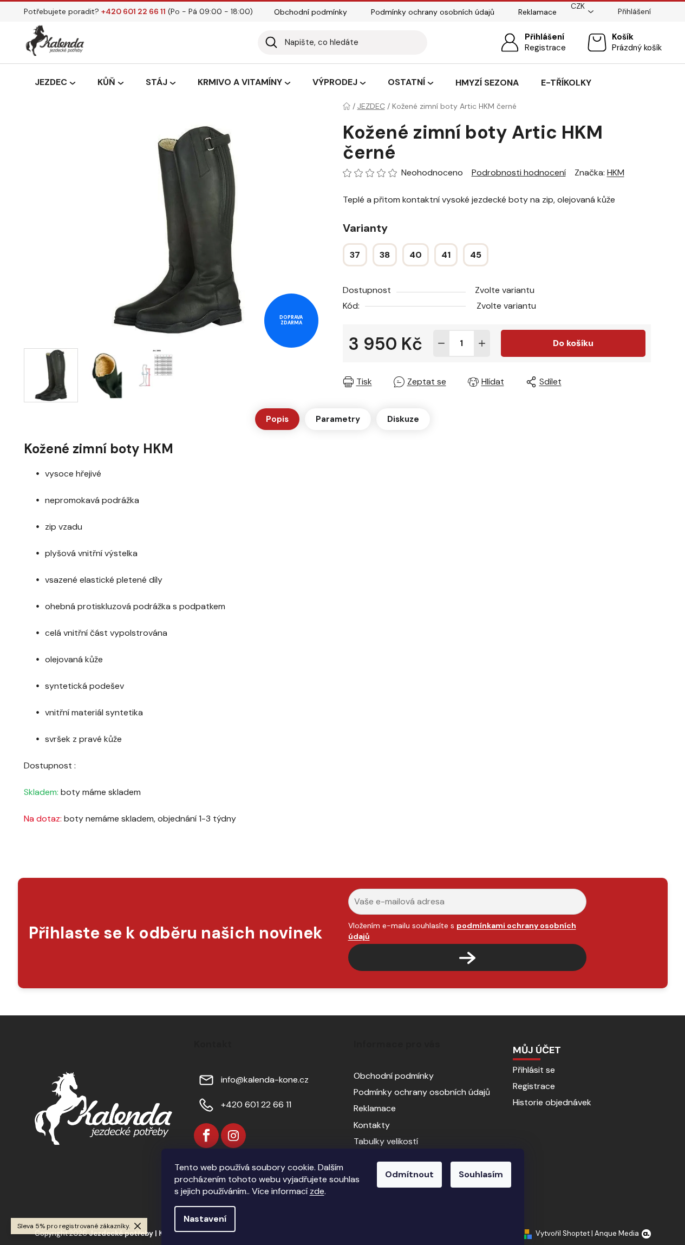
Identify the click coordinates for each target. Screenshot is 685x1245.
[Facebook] (206, 1135)
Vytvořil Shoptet (563, 1233)
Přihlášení (544, 36)
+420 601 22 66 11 (256, 1104)
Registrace (545, 47)
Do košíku (573, 343)
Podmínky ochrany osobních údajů (432, 12)
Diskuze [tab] (403, 419)
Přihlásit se (534, 1069)
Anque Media (617, 1233)
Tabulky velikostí (386, 1141)
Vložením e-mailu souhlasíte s (462, 931)
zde (317, 1191)
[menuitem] (55, 83)
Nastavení (205, 1218)
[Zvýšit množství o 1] (482, 343)
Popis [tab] (277, 419)
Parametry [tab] (338, 419)
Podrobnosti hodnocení (519, 172)
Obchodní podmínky (310, 12)
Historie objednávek (552, 1102)
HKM (615, 172)
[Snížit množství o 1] (441, 343)
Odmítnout (409, 1174)
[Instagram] (233, 1135)
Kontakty (372, 1125)
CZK (578, 6)
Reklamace (537, 12)
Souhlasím (481, 1174)
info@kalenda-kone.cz (265, 1079)
